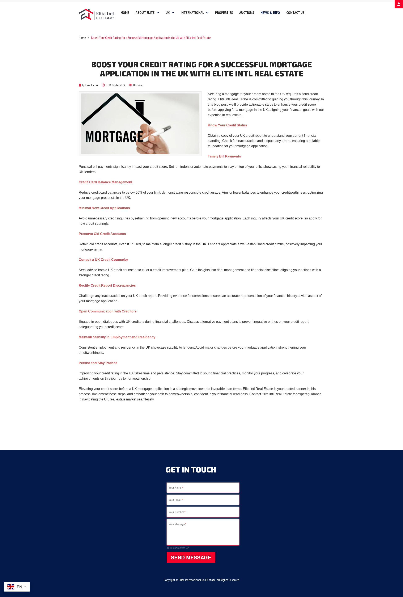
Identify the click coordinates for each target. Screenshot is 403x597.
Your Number (177, 512)
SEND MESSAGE (191, 557)
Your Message (177, 524)
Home (82, 37)
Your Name (176, 487)
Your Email (176, 500)
